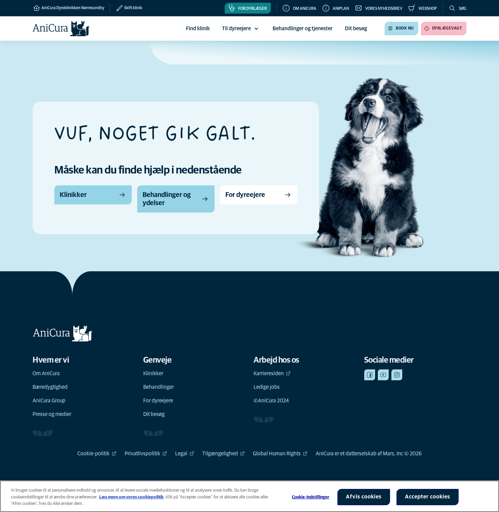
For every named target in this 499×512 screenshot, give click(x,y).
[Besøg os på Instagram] (396, 374)
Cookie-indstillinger (311, 497)
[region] (249, 496)
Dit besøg (154, 414)
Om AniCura (46, 373)
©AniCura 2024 (271, 400)
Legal (181, 453)
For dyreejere (158, 400)
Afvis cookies (364, 496)
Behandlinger (158, 387)
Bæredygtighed (50, 387)
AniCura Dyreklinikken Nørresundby (72, 8)
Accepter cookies (427, 496)
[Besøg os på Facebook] (369, 374)
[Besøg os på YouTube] (383, 374)
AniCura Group (49, 400)
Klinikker (153, 373)
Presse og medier (52, 414)
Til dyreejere (236, 28)
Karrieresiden (269, 373)
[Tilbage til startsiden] (61, 28)
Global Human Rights (277, 453)
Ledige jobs (267, 387)
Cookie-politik (93, 453)
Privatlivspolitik (142, 453)
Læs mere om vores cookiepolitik (131, 497)
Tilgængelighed (220, 453)
